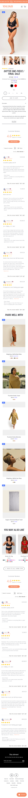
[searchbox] (8, 148)
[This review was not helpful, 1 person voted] (23, 276)
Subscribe (13, 783)
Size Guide (12, 778)
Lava (15, 85)
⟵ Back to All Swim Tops (14, 568)
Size (14, 89)
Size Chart (14, 121)
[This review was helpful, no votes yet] (20, 183)
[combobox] (19, 151)
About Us (6, 778)
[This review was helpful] (20, 247)
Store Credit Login (14, 785)
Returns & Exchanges (19, 778)
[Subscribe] (23, 760)
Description (4, 103)
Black (11, 85)
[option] (14, 501)
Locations (12, 781)
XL (17, 93)
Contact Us (6, 781)
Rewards (8, 783)
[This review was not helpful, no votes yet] (23, 183)
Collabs (16, 781)
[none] (5, 60)
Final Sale (22, 781)
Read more (6, 271)
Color (14, 82)
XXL (21, 93)
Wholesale (19, 783)
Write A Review (14, 141)
